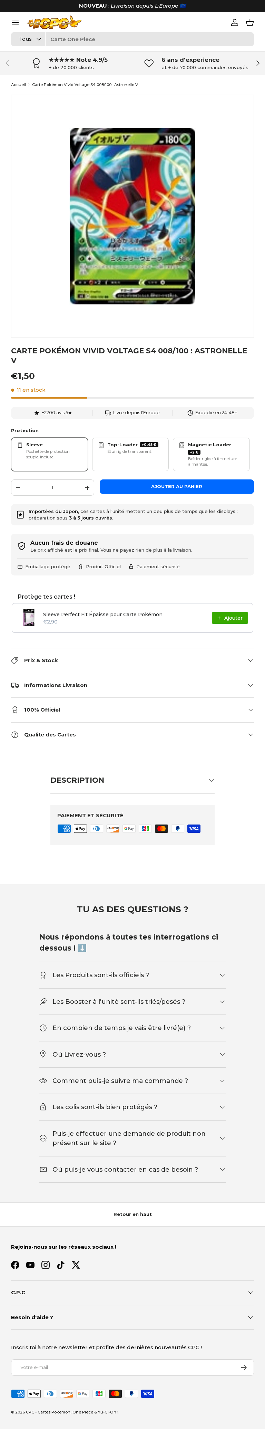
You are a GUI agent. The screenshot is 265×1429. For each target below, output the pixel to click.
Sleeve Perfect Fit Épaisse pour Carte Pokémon (103, 614)
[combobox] (132, 39)
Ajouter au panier (176, 486)
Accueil (18, 85)
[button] (249, 22)
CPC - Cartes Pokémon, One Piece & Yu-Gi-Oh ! (72, 1412)
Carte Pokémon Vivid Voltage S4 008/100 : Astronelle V (85, 85)
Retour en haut (133, 1214)
